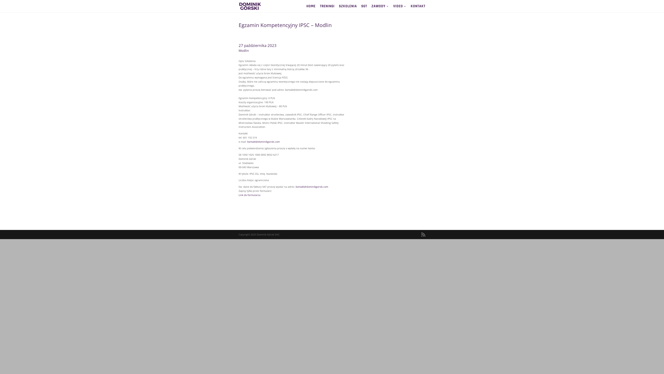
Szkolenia (348, 6)
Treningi (327, 6)
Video (398, 6)
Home (311, 6)
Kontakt (418, 6)
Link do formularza (249, 195)
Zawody (378, 6)
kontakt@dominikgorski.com (263, 141)
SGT (364, 6)
